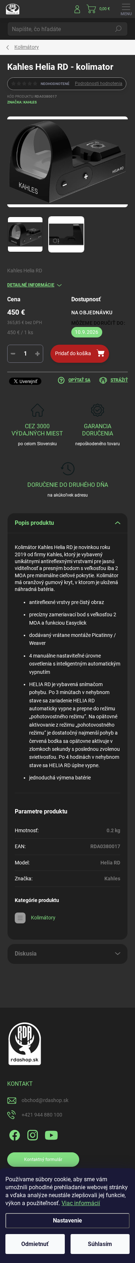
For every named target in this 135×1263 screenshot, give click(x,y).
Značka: (22, 102)
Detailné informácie (30, 285)
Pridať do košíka (73, 353)
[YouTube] (51, 1134)
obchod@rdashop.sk (45, 1100)
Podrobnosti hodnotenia (98, 83)
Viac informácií (81, 1203)
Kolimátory (43, 917)
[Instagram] (31, 1134)
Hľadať (118, 28)
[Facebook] (13, 1134)
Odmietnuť (35, 1244)
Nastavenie (67, 1220)
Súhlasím (100, 1244)
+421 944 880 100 (42, 1115)
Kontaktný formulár (43, 1159)
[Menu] (126, 9)
